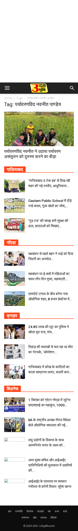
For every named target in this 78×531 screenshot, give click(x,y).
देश (49, 511)
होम (9, 511)
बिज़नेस (30, 511)
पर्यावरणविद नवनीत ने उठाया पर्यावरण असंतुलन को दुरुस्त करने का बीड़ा (32, 154)
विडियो (54, 517)
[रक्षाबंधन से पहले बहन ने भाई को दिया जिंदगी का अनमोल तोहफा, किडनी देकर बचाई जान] (14, 258)
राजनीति (19, 511)
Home (8, 98)
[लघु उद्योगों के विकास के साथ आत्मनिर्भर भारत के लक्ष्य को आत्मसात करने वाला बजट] (14, 444)
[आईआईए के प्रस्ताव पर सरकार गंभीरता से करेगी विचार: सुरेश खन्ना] (14, 486)
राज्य (57, 511)
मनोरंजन (25, 517)
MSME (40, 511)
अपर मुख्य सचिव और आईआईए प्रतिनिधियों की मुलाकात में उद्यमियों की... (50, 465)
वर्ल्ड (65, 511)
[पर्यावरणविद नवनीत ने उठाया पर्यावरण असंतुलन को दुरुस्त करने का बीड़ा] (39, 129)
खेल (35, 517)
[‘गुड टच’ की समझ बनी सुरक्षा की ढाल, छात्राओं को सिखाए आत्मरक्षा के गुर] (14, 225)
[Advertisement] (39, 41)
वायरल (44, 517)
